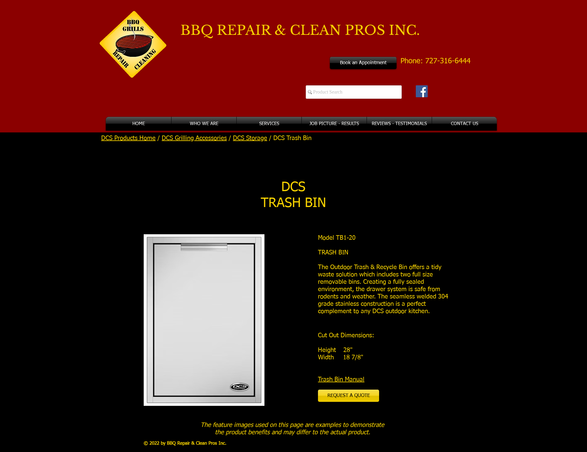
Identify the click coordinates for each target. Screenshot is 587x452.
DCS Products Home (128, 138)
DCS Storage (250, 138)
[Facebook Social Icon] (422, 91)
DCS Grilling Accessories (194, 138)
